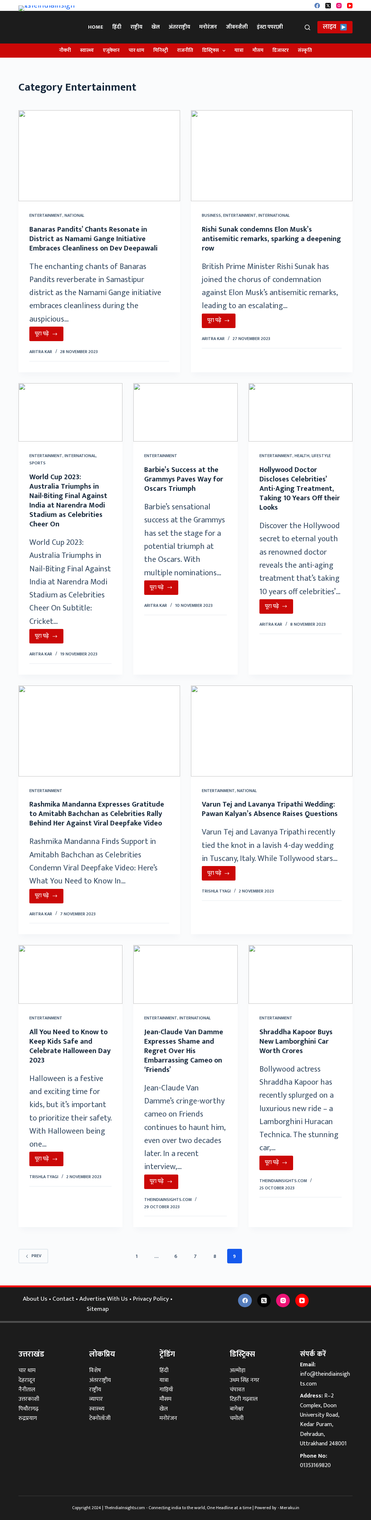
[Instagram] (339, 5)
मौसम (258, 50)
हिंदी (116, 27)
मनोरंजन (208, 27)
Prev (36, 1255)
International (273, 215)
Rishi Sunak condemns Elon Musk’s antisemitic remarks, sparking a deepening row (271, 238)
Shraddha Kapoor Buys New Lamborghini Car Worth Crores (296, 1041)
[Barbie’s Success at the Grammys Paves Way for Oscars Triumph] (185, 412)
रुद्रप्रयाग (27, 1418)
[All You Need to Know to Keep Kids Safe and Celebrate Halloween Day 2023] (70, 974)
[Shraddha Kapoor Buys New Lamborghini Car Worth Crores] (301, 974)
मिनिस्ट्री (160, 50)
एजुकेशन (111, 50)
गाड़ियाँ (166, 1390)
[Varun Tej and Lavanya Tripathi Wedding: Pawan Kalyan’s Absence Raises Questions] (272, 731)
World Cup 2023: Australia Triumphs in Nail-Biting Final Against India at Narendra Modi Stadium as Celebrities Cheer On (68, 500)
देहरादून (26, 1380)
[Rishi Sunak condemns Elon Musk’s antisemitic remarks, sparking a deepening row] (272, 155)
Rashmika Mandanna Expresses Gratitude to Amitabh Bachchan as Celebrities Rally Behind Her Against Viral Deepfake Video (96, 813)
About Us (35, 1298)
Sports (37, 463)
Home (95, 27)
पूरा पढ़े (49, 335)
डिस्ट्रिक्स (210, 50)
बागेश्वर (237, 1409)
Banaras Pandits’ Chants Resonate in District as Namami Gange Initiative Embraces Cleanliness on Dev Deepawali (93, 238)
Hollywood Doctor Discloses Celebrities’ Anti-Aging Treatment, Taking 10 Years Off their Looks (299, 489)
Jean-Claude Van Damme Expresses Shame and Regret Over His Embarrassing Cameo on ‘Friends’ (183, 1051)
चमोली (236, 1418)
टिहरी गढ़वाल (244, 1399)
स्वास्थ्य (87, 50)
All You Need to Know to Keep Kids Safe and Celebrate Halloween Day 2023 (70, 1046)
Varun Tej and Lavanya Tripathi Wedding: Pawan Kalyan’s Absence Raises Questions (270, 809)
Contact (63, 1298)
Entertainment (45, 215)
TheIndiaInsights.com (124, 1507)
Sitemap (98, 1309)
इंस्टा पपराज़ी (270, 27)
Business (211, 215)
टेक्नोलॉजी (100, 1418)
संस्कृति (305, 50)
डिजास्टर (280, 50)
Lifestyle (321, 455)
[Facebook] (317, 5)
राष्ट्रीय (136, 27)
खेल (155, 27)
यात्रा (238, 50)
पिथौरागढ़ (28, 1409)
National (74, 215)
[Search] (307, 27)
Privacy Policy (151, 1298)
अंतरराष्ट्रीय (179, 27)
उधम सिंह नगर (244, 1380)
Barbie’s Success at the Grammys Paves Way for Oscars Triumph (183, 479)
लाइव (329, 26)
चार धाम (136, 50)
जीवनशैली (237, 27)
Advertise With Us (103, 1298)
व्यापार (96, 1399)
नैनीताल (26, 1390)
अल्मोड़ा (237, 1370)
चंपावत (237, 1390)
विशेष (95, 1370)
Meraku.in (289, 1507)
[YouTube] (350, 5)
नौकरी (65, 50)
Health (302, 455)
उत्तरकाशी (28, 1399)
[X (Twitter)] (328, 5)
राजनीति (185, 50)
